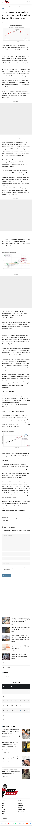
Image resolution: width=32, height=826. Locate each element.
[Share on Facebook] (2, 823)
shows (3, 520)
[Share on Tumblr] (23, 823)
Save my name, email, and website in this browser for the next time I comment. (16, 568)
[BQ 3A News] (7, 2)
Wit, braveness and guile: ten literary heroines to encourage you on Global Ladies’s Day (11, 771)
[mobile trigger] (3, 2)
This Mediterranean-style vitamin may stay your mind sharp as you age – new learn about (10, 731)
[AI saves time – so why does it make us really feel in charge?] (26, 761)
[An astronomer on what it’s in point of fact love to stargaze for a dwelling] (6, 630)
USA (14, 624)
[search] (20, 2)
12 (12, 701)
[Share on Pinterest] (12, 823)
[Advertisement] (16, 119)
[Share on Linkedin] (20, 823)
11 (8, 701)
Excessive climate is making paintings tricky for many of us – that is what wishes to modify (21, 646)
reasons (27, 518)
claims (10, 518)
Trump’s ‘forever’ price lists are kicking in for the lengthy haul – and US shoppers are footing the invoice (20, 637)
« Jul (3, 719)
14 (20, 701)
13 (16, 701)
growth (18, 518)
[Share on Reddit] (27, 823)
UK (2, 8)
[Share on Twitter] (5, 823)
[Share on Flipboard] (9, 823)
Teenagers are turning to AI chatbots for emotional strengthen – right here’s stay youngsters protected (21, 619)
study (6, 520)
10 (3, 701)
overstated (22, 518)
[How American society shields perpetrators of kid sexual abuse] (6, 656)
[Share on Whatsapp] (16, 823)
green (14, 518)
